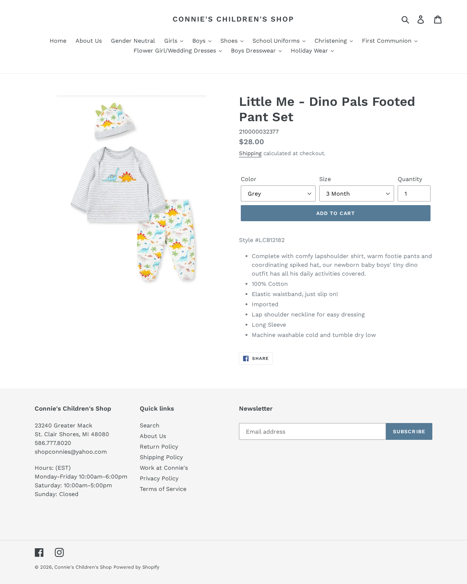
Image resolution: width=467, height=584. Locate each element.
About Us (153, 436)
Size (325, 179)
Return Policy (159, 446)
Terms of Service (163, 488)
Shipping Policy (161, 457)
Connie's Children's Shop (233, 19)
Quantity (410, 179)
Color (248, 179)
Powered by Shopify (136, 567)
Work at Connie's (164, 467)
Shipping (250, 153)
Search (149, 425)
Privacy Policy (159, 478)
